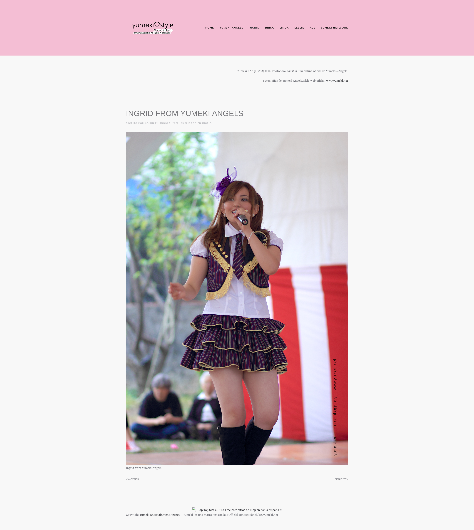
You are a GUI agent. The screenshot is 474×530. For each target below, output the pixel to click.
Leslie (299, 27)
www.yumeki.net (337, 80)
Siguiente (340, 479)
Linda (284, 27)
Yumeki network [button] (334, 27)
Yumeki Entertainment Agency (160, 515)
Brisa (269, 27)
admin (149, 123)
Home (209, 27)
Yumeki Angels (231, 27)
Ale (312, 27)
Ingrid (254, 27)
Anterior (133, 479)
